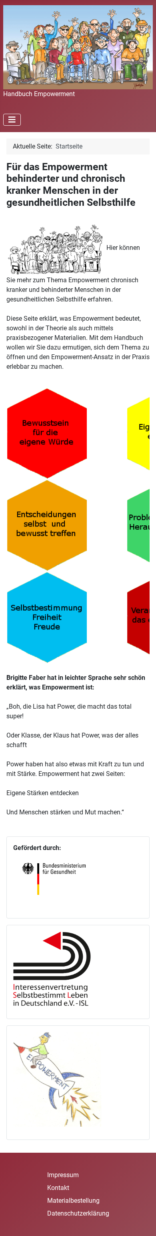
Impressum (63, 1175)
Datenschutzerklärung (78, 1213)
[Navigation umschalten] (12, 120)
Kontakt (58, 1188)
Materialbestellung (73, 1200)
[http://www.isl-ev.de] (57, 968)
